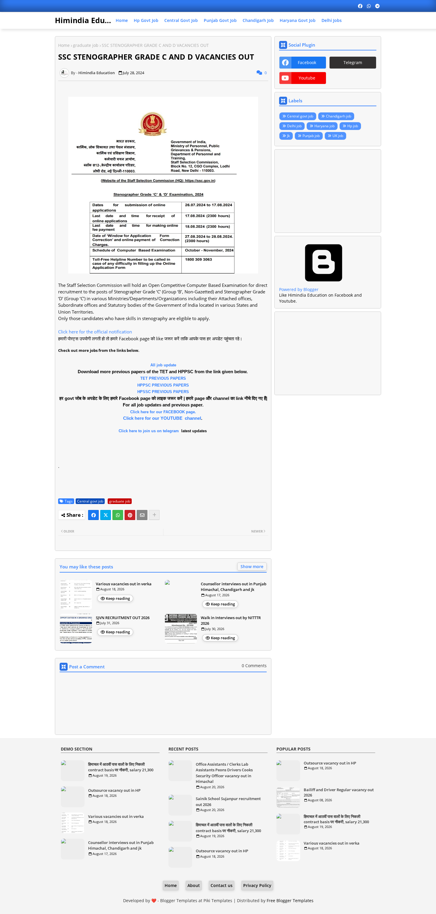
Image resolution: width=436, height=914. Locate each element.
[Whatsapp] (117, 515)
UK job (337, 135)
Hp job (352, 125)
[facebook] (360, 6)
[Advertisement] (327, 191)
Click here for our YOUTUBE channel (162, 418)
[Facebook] (93, 515)
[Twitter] (105, 515)
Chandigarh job (258, 20)
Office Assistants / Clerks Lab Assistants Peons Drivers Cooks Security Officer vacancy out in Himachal (224, 773)
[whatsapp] (369, 6)
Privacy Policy (257, 885)
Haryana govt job (298, 20)
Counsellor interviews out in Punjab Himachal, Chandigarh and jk (233, 586)
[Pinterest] (130, 515)
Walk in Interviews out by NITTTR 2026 (231, 620)
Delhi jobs (332, 20)
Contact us (222, 885)
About (193, 885)
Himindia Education (91, 20)
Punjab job (311, 135)
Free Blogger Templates (290, 900)
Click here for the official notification (95, 332)
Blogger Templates (178, 900)
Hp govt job (146, 20)
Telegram (352, 62)
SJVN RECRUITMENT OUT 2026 (122, 617)
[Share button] (154, 515)
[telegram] (377, 6)
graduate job (85, 45)
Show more (252, 566)
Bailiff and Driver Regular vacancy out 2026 (339, 792)
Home (122, 20)
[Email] (142, 515)
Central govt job (181, 20)
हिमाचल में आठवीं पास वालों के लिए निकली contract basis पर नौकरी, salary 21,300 (120, 767)
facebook (307, 62)
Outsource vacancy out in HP (114, 790)
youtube (307, 78)
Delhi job (294, 125)
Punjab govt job (220, 20)
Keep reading (118, 598)
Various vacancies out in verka (124, 583)
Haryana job (324, 125)
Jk (288, 135)
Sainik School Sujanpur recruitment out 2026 (228, 801)
